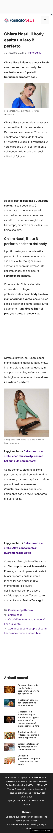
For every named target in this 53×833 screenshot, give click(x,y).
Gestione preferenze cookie (41, 831)
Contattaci (26, 804)
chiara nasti (15, 614)
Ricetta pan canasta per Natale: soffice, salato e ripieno (28, 703)
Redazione (24, 824)
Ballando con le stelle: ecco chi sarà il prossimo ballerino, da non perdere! (23, 456)
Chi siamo (12, 824)
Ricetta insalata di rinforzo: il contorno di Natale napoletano (28, 735)
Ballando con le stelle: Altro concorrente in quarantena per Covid (23, 548)
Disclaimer (26, 828)
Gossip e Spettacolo (20, 610)
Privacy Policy (37, 824)
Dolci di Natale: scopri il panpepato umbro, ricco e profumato (28, 747)
